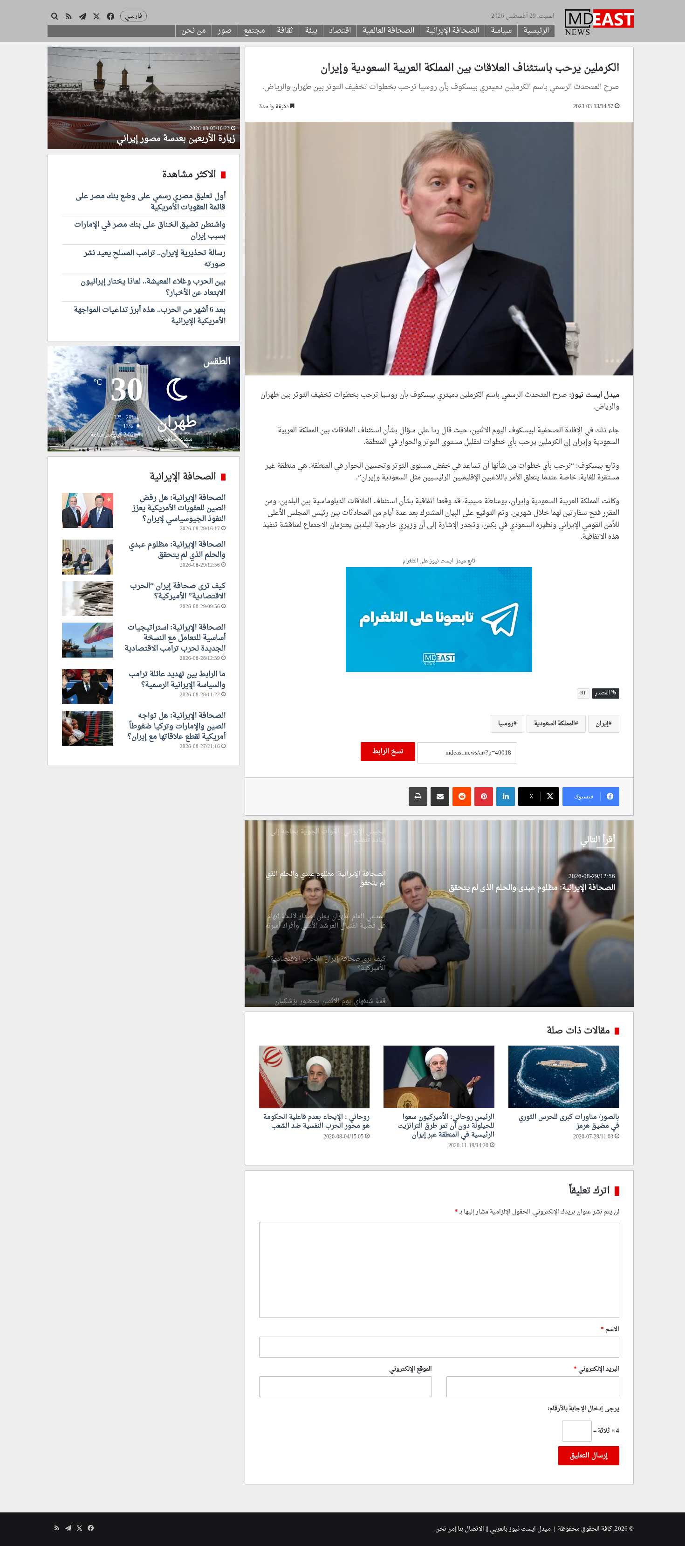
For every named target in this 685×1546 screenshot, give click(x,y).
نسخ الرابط (388, 751)
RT (583, 693)
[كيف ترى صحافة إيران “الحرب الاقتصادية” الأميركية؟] (87, 598)
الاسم (610, 1329)
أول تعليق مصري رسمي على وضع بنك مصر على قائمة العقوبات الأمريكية (150, 202)
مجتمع (254, 31)
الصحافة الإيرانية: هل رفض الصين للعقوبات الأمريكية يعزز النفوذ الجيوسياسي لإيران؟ (179, 508)
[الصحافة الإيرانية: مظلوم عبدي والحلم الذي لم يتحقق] (87, 557)
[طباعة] (418, 796)
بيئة (311, 31)
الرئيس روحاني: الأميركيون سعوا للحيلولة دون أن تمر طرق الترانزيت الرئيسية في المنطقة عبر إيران (445, 1126)
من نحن (193, 31)
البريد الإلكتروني (596, 1369)
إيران (602, 723)
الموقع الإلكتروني (410, 1369)
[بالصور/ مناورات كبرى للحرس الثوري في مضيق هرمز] (563, 1077)
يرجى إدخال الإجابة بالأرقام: (583, 1408)
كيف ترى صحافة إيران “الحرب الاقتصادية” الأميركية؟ (178, 591)
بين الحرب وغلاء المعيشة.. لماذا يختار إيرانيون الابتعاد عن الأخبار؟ (153, 287)
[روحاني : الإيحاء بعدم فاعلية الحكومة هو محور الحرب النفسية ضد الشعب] (314, 1077)
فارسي (133, 16)
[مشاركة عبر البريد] (440, 796)
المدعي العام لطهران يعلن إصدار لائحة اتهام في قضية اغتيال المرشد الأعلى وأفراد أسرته (510, 898)
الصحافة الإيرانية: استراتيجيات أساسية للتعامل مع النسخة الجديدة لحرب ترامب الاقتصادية (175, 638)
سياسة (501, 31)
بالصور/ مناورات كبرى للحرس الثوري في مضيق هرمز (569, 1121)
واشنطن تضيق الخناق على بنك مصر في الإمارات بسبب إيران (150, 230)
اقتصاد (340, 31)
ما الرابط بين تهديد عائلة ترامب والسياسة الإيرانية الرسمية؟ (177, 679)
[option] (439, 913)
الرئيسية (536, 31)
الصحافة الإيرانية (452, 31)
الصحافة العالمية (388, 31)
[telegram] (439, 621)
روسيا (506, 723)
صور (225, 31)
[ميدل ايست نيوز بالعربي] (599, 23)
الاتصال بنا (471, 1529)
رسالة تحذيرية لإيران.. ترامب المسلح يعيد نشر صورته (155, 258)
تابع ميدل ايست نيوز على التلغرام (439, 561)
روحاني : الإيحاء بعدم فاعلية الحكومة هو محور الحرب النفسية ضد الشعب (316, 1121)
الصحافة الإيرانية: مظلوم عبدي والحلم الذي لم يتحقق (177, 550)
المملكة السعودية (554, 723)
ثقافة (285, 31)
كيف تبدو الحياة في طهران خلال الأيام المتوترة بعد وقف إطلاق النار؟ (145, 133)
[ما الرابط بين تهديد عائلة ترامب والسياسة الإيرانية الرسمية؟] (87, 686)
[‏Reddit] (461, 796)
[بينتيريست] (483, 796)
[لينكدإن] (505, 796)
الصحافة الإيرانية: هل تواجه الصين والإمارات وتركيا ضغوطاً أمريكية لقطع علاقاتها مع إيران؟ (177, 726)
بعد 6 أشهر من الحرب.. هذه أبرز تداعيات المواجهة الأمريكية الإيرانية (150, 315)
